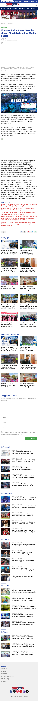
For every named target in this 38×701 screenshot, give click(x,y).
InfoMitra (4, 27)
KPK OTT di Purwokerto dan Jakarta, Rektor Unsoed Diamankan (22, 561)
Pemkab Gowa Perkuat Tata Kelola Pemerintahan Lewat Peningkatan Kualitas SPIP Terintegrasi (22, 637)
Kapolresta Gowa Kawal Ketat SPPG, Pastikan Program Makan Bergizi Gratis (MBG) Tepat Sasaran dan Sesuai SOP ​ (27, 324)
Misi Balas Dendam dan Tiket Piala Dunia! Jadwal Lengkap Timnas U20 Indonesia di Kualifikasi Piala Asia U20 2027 (23, 514)
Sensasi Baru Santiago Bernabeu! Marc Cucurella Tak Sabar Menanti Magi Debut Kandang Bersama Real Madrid (23, 522)
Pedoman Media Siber (7, 676)
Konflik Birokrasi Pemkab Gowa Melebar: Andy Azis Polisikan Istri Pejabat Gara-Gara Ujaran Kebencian (23, 545)
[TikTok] (27, 691)
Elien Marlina (8, 39)
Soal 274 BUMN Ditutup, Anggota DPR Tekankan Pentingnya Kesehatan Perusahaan (23, 623)
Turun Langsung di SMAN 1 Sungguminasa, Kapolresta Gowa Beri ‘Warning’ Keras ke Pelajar (18, 213)
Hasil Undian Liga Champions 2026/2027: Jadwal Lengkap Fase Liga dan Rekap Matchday (23, 498)
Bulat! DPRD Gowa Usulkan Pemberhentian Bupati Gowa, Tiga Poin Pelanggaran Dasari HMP (23, 569)
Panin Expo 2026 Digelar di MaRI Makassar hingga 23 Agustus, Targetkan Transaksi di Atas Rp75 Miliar (24, 591)
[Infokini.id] (13, 4)
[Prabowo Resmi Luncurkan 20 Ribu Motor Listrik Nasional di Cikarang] (5, 616)
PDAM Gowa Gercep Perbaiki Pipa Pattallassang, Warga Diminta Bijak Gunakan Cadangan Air (18, 209)
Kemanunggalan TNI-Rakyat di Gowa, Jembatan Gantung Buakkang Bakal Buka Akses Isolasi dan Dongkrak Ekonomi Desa (28, 306)
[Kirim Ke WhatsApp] (35, 232)
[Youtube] (20, 691)
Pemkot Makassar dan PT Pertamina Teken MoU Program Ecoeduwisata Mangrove (22, 653)
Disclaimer (4, 673)
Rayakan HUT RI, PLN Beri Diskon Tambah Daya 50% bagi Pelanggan (22, 599)
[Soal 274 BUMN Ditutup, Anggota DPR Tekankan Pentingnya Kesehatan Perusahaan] (5, 624)
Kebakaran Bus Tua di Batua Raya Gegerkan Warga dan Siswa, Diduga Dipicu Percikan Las (22, 484)
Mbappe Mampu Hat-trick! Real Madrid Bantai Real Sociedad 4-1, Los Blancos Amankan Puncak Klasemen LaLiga (23, 506)
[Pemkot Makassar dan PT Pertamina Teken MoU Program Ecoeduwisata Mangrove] (5, 654)
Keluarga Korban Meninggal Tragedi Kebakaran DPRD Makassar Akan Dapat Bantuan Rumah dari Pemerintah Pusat (23, 645)
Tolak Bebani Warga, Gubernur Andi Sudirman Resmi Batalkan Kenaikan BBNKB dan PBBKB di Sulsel (22, 476)
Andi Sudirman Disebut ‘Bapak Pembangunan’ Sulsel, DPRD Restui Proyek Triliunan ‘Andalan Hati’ (22, 468)
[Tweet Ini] (24, 232)
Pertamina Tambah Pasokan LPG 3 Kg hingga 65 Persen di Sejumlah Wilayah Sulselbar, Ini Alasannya (23, 607)
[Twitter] (14, 691)
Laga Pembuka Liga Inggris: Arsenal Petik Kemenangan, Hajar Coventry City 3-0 (23, 530)
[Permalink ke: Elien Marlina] (2, 39)
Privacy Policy (5, 679)
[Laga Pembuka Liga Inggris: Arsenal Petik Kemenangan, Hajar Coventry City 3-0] (5, 531)
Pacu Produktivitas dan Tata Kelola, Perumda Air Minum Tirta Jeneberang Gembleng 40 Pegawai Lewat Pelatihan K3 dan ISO (28, 288)
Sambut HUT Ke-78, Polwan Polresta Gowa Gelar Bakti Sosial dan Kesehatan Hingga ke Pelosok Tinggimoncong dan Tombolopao (18, 223)
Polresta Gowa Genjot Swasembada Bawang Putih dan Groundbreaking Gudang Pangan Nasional (9, 306)
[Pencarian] (36, 4)
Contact (3, 671)
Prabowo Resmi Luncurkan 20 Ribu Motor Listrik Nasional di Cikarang (22, 615)
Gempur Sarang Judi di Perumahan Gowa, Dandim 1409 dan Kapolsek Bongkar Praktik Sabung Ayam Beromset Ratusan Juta (22, 553)
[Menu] (2, 4)
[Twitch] (24, 691)
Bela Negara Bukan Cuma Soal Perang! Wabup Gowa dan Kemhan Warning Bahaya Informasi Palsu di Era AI (23, 460)
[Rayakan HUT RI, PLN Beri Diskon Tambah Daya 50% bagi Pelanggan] (5, 599)
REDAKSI (3, 681)
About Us (4, 668)
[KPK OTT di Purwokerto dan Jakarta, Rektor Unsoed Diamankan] (5, 561)
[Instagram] (17, 691)
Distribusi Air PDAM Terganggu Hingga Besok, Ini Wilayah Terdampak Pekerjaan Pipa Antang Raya (19, 205)
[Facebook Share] (21, 232)
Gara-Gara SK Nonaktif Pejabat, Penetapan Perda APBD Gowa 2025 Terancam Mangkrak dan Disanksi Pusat (24, 452)
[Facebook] (11, 691)
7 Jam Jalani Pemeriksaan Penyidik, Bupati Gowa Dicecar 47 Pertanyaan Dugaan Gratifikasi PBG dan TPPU (22, 577)
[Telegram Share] (31, 232)
